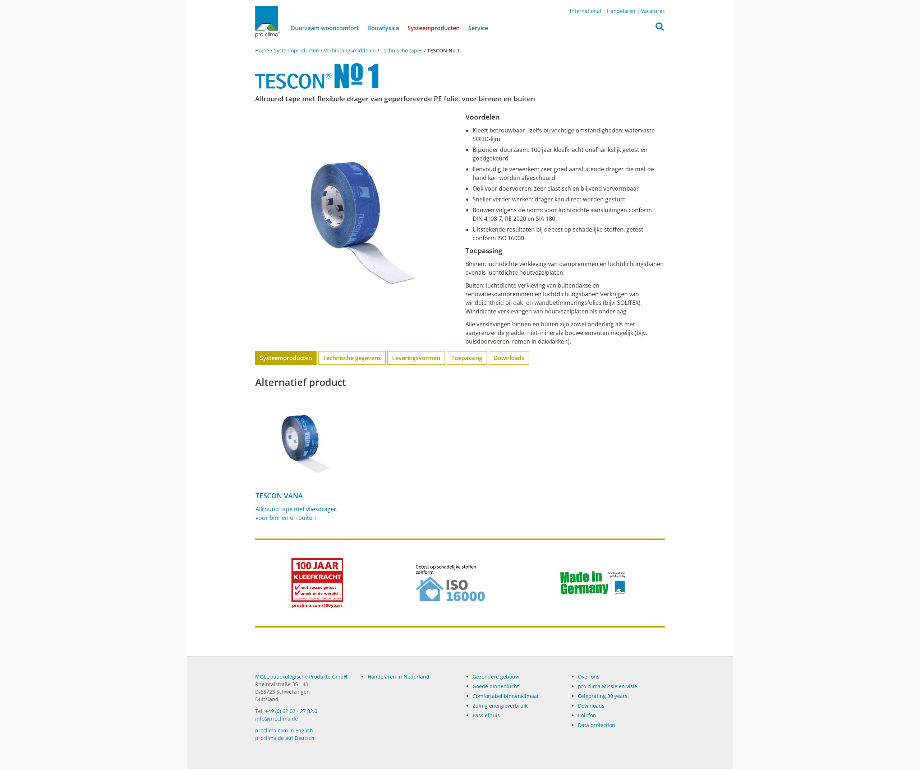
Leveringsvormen (416, 358)
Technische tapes (402, 50)
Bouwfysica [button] (383, 28)
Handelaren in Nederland (398, 676)
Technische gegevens (352, 358)
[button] (660, 28)
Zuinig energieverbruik (500, 705)
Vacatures (653, 11)
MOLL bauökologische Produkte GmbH (301, 676)
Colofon (587, 715)
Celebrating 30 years (602, 696)
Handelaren (621, 11)
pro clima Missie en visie (607, 686)
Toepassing (466, 358)
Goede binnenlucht (496, 686)
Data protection (596, 725)
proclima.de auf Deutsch (284, 738)
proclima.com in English (284, 730)
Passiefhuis (486, 715)
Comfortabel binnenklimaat (506, 696)
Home (263, 50)
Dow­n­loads (591, 705)
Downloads (508, 358)
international (585, 11)
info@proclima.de (276, 718)
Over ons (588, 676)
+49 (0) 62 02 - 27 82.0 (291, 711)
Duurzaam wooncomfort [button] (325, 28)
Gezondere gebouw (496, 676)
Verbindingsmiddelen (350, 50)
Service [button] (478, 28)
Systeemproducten (436, 28)
